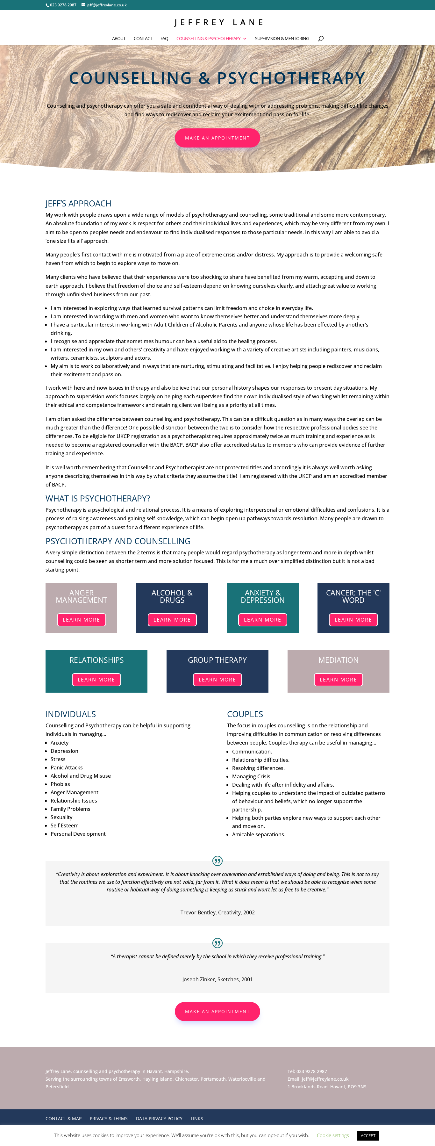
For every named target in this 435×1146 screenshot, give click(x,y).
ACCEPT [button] (368, 1135)
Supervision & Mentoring (282, 38)
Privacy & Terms (109, 1118)
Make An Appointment (217, 138)
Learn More (81, 619)
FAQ (164, 38)
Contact (143, 38)
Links (197, 1118)
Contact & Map (64, 1118)
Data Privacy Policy (159, 1118)
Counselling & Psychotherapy (208, 38)
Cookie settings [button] (333, 1135)
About (118, 38)
